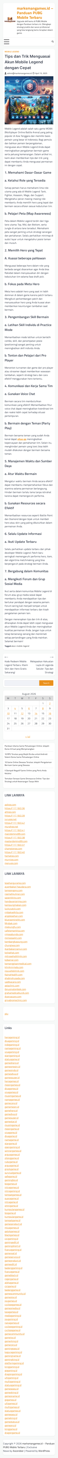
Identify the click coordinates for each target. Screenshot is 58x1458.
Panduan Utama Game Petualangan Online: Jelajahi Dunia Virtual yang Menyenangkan (27, 747)
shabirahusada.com (15, 978)
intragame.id (11, 1202)
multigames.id (12, 1407)
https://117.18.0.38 (15, 837)
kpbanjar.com (11, 960)
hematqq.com (12, 856)
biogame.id (10, 1213)
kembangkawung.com (16, 941)
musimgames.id (13, 1096)
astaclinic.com (12, 985)
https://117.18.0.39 (15, 815)
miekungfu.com (13, 927)
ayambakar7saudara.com (18, 886)
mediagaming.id (13, 1315)
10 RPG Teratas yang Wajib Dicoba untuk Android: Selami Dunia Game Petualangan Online (26, 756)
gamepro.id (10, 1425)
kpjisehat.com (12, 952)
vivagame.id (11, 1132)
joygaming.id (11, 1319)
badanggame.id (12, 1290)
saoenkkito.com (13, 897)
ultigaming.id (11, 1378)
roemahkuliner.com (15, 894)
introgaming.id (12, 1191)
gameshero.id (12, 1063)
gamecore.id (11, 1103)
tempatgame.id (12, 1220)
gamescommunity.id (15, 1293)
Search (46, 683)
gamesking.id (11, 1392)
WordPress (44, 1451)
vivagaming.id (12, 1052)
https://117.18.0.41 (15, 830)
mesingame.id (12, 1129)
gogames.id (10, 1400)
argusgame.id (12, 1165)
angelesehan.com (14, 916)
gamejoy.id (10, 1337)
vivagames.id (11, 1092)
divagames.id (11, 1088)
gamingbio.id (11, 1180)
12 (22, 713)
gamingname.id (13, 1356)
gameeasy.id (11, 1414)
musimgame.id (12, 1125)
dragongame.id (12, 1433)
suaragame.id (12, 1198)
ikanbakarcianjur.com (16, 949)
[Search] (52, 42)
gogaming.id (11, 1370)
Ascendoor (18, 1451)
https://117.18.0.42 (15, 823)
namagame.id (12, 1140)
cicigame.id (10, 1286)
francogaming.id (13, 1249)
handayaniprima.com (15, 901)
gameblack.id (11, 1275)
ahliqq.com (10, 812)
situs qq (21, 439)
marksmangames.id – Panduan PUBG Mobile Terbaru (35, 12)
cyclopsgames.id (13, 1304)
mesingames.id (12, 1085)
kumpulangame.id (14, 1216)
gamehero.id (11, 1110)
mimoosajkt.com (13, 938)
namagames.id (12, 1099)
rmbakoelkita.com (14, 912)
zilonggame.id (12, 1158)
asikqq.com (10, 804)
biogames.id (11, 1184)
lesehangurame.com (15, 883)
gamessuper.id (12, 1077)
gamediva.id (11, 1114)
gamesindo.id (11, 1070)
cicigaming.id (11, 1238)
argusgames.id (12, 1154)
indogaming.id (12, 1044)
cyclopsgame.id (12, 1330)
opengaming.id (12, 1147)
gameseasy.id (11, 1389)
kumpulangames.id (14, 1209)
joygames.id (11, 1301)
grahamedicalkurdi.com (17, 993)
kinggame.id (11, 1429)
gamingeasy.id (12, 1348)
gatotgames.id (12, 1231)
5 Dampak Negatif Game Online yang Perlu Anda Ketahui (26, 772)
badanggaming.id (13, 1268)
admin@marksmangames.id (19, 73)
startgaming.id (12, 1055)
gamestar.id (11, 1121)
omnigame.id (11, 1205)
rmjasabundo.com (14, 934)
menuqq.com (11, 863)
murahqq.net (11, 826)
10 (8, 713)
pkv (6, 1014)
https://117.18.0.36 (15, 808)
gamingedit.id (12, 1242)
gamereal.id (11, 1253)
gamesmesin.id (12, 1066)
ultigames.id (11, 1403)
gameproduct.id (13, 1260)
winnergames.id (13, 1151)
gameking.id (11, 1418)
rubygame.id (11, 1162)
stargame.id (11, 1143)
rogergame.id (11, 1279)
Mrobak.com (11, 923)
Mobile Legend (12, 51)
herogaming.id (12, 1037)
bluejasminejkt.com (15, 919)
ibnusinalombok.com (15, 989)
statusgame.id (12, 1059)
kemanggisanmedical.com (18, 963)
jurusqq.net (11, 819)
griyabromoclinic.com (16, 1000)
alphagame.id (11, 1282)
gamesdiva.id (11, 1074)
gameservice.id (12, 1257)
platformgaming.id (14, 1363)
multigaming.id (12, 1381)
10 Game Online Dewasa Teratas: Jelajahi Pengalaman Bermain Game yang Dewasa (28, 764)
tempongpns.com (13, 890)
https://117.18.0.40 (15, 852)
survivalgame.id (13, 1173)
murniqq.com (11, 859)
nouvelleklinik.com (14, 971)
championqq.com (13, 848)
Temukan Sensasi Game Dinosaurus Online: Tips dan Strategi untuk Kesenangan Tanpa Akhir (27, 780)
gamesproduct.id (13, 1224)
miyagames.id (12, 1227)
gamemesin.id (12, 1107)
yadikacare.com (13, 982)
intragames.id (12, 1187)
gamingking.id (12, 1359)
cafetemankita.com (15, 930)
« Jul (27, 736)
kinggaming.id (12, 1367)
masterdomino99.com (16, 841)
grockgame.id (11, 1169)
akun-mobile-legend (20, 645)
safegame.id (11, 1176)
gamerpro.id (11, 1345)
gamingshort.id (12, 1246)
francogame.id (12, 1271)
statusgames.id (12, 1411)
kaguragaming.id (13, 1352)
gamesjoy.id (11, 1297)
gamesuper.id (11, 1118)
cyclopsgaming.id (13, 1326)
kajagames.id (11, 1312)
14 (35, 713)
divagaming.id (12, 1041)
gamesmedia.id (12, 1308)
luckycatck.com (13, 908)
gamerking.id (11, 1341)
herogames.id (12, 1081)
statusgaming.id (13, 1385)
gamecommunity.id (14, 1334)
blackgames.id (12, 1235)
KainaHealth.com (13, 974)
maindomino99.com (15, 834)
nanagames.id (12, 1323)
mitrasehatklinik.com (16, 956)
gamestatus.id (12, 1422)
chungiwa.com (12, 945)
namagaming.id (13, 1048)
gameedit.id (11, 1264)
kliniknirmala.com (14, 967)
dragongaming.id (13, 1374)
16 (49, 713)
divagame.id (11, 1136)
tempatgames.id (13, 1195)
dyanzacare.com (13, 996)
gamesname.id (12, 1396)
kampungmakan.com (15, 905)
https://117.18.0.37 (15, 845)
